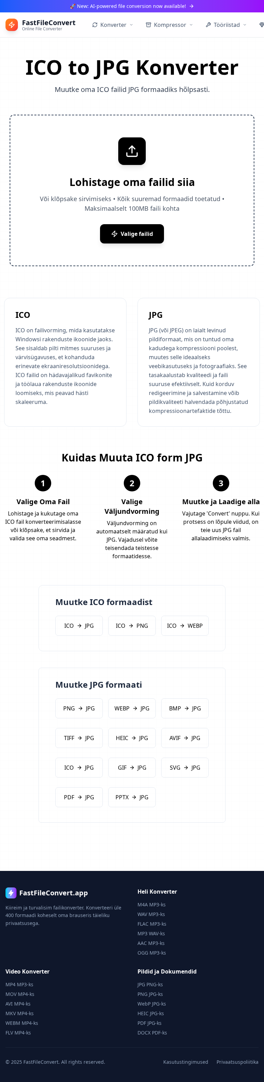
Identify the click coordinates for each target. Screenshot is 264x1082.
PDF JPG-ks (150, 1023)
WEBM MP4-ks (22, 1023)
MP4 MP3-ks (19, 984)
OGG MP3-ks (152, 952)
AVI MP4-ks (18, 1003)
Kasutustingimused (185, 1062)
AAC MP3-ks (151, 943)
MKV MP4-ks (20, 1013)
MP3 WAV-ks (151, 933)
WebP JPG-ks (152, 1003)
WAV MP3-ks (151, 914)
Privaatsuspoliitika (237, 1062)
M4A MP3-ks (152, 904)
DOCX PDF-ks (152, 1032)
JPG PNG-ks (150, 984)
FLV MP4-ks (18, 1032)
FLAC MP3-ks (152, 923)
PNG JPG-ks (150, 994)
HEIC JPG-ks (151, 1013)
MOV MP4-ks (20, 994)
